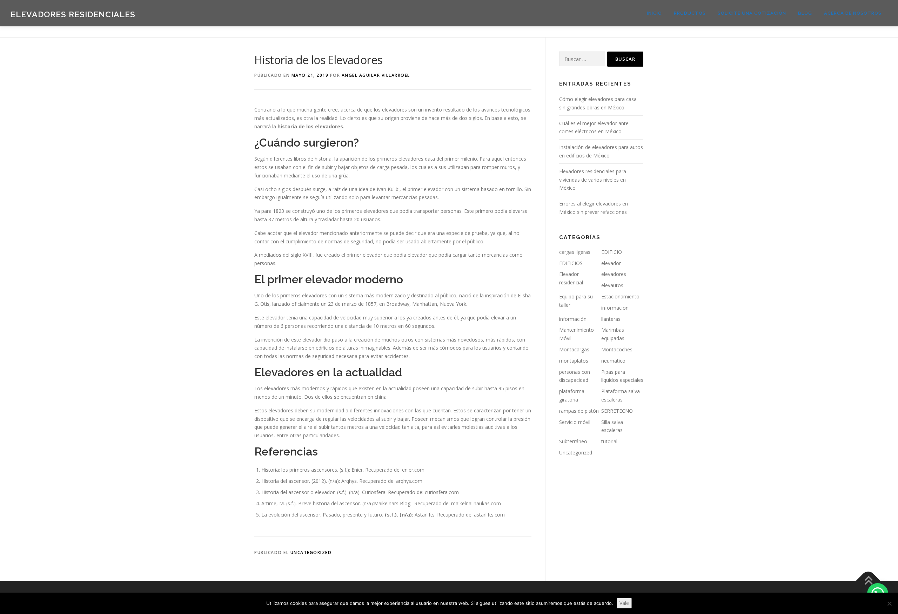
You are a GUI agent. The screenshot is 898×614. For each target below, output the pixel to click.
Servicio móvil (574, 422)
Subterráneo (573, 441)
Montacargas (574, 349)
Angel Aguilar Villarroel (376, 75)
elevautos (612, 285)
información (573, 319)
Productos (690, 13)
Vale (624, 603)
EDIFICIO (611, 252)
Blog (805, 13)
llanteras (611, 319)
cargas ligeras (574, 252)
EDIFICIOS (571, 263)
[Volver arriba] (868, 580)
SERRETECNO (617, 410)
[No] (889, 603)
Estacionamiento (620, 296)
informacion (615, 307)
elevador (611, 263)
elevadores (613, 274)
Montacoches (616, 349)
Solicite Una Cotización (752, 13)
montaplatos (573, 360)
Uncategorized (311, 552)
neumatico (613, 360)
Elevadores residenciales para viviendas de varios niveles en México (592, 179)
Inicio (654, 13)
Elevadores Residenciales (73, 14)
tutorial (609, 441)
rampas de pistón (579, 410)
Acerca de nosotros (853, 13)
